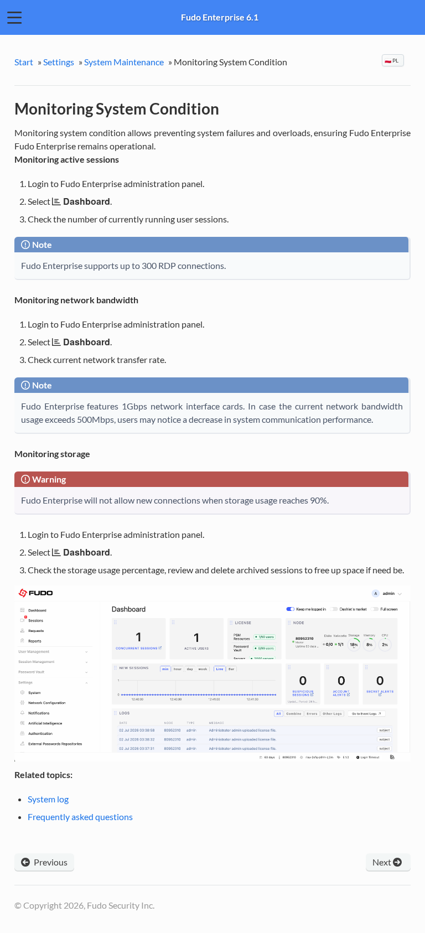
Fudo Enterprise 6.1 (219, 17)
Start (23, 61)
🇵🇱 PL (392, 60)
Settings (58, 61)
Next (382, 862)
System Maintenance (124, 61)
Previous (50, 862)
